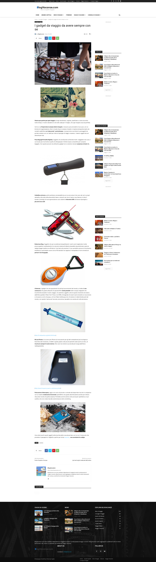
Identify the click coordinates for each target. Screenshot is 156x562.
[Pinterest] (53, 38)
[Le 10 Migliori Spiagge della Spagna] (38, 528)
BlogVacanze (41, 34)
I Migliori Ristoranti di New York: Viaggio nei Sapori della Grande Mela (112, 165)
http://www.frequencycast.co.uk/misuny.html (48, 388)
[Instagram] (114, 1)
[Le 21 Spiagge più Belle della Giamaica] (38, 513)
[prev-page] (36, 493)
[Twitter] (116, 1)
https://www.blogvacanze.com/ (54, 470)
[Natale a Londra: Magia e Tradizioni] (99, 84)
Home (36, 19)
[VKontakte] (104, 551)
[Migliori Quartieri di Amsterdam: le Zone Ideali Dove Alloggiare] (99, 174)
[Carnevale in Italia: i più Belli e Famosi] (99, 238)
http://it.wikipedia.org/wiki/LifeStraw (45, 335)
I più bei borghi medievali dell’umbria (81, 460)
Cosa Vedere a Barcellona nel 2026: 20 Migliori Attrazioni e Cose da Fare (112, 66)
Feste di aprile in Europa (41, 460)
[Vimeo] (118, 1)
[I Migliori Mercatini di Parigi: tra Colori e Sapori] (99, 246)
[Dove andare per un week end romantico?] (99, 262)
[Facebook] (111, 1)
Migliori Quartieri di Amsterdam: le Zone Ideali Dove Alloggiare (112, 174)
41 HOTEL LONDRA (109, 155)
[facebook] (48, 478)
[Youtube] (120, 1)
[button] (119, 15)
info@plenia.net (67, 552)
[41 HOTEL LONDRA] (99, 158)
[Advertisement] (90, 8)
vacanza (66, 437)
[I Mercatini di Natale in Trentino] (99, 230)
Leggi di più (107, 90)
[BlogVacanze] (36, 34)
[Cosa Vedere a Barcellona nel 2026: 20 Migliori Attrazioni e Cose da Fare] (99, 66)
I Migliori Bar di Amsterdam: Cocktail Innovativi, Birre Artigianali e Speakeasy (111, 57)
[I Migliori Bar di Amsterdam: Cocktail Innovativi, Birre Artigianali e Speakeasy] (99, 58)
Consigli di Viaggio (43, 19)
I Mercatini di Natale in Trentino (112, 228)
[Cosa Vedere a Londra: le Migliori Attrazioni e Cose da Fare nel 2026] (99, 75)
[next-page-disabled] (38, 493)
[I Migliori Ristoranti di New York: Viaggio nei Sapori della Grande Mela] (99, 166)
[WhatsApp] (57, 38)
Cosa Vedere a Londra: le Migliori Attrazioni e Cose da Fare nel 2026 (111, 75)
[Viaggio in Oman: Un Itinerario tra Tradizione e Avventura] (99, 254)
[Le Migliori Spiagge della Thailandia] (38, 520)
